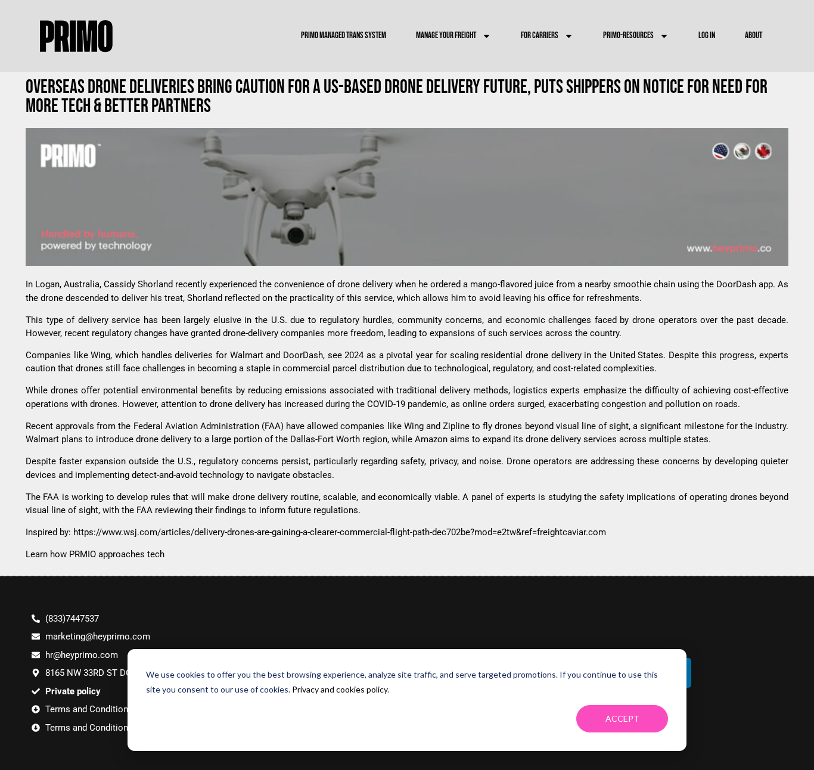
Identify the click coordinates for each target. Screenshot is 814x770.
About (753, 35)
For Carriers (539, 35)
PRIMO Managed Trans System (343, 35)
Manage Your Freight (446, 35)
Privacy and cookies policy (339, 689)
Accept (622, 718)
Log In (706, 35)
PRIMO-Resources (628, 35)
